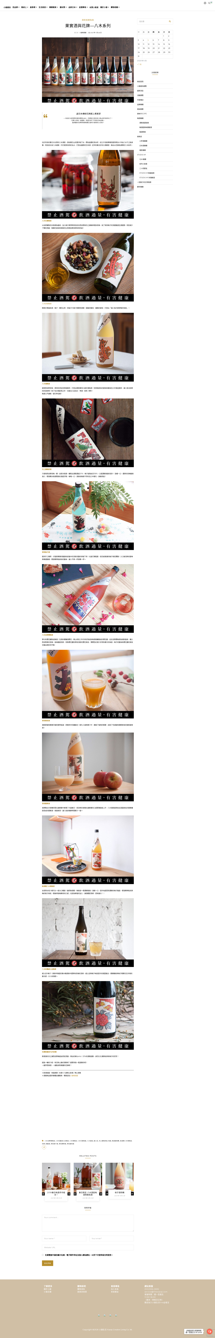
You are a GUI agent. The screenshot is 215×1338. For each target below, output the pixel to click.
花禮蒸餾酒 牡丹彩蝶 (49, 1052)
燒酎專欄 (142, 150)
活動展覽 (140, 95)
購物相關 (114, 7)
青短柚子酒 (46, 552)
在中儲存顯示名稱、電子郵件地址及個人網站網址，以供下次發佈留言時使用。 (79, 1255)
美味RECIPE (142, 114)
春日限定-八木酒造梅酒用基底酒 (88, 1194)
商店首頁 (140, 82)
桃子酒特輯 (119, 1193)
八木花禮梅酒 (82, 1141)
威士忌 (96, 1141)
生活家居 (42, 7)
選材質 (62, 7)
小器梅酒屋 (83, 32)
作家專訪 (140, 100)
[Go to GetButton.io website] (209, 1335)
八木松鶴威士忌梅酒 (49, 969)
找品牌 (15, 7)
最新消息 (140, 91)
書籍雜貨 (52, 7)
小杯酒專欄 (143, 141)
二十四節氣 (143, 168)
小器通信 (7, 7)
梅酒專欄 (140, 118)
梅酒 (109, 1141)
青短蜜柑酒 (46, 721)
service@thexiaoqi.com (156, 1292)
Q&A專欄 (142, 159)
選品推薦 (140, 109)
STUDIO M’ (141, 155)
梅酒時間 (142, 132)
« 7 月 (139, 64)
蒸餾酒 (48, 1144)
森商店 (139, 137)
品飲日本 (72, 7)
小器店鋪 (47, 1292)
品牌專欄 (140, 104)
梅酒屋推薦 (115, 1141)
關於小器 (104, 7)
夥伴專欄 (140, 187)
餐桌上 (24, 7)
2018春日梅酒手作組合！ (56, 1194)
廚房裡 (32, 7)
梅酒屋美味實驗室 (145, 127)
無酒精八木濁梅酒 (48, 886)
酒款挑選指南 (88, 20)
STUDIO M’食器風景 (146, 173)
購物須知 (81, 1289)
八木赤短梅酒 (46, 304)
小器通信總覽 (142, 86)
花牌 (43, 1144)
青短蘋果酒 (46, 803)
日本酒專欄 (143, 146)
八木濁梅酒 (46, 384)
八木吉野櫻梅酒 (47, 635)
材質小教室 (94, 7)
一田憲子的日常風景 (144, 182)
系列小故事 (143, 164)
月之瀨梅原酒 (46, 469)
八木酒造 (90, 1141)
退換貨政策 (82, 1292)
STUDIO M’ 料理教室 (147, 178)
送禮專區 (82, 7)
